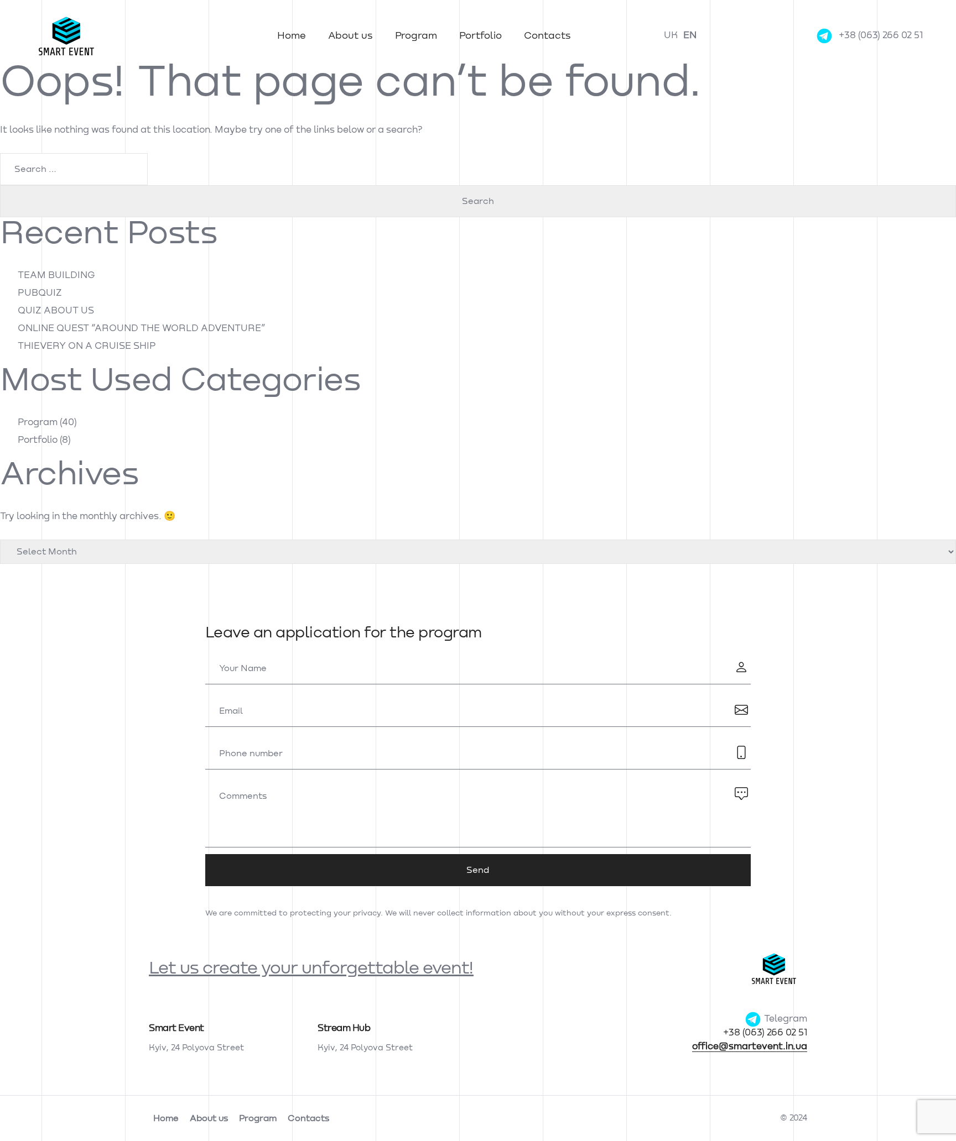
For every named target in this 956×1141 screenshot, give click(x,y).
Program (416, 36)
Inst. (11, 526)
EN (690, 35)
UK (671, 35)
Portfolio (480, 36)
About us (350, 36)
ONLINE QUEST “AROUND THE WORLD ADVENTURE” (142, 328)
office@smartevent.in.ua (749, 1046)
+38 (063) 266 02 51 (881, 35)
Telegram (784, 1019)
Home (291, 36)
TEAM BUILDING (56, 275)
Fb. (11, 555)
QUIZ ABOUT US (56, 311)
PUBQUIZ (40, 293)
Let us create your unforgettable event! (311, 968)
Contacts (547, 36)
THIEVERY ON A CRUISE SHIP (87, 346)
